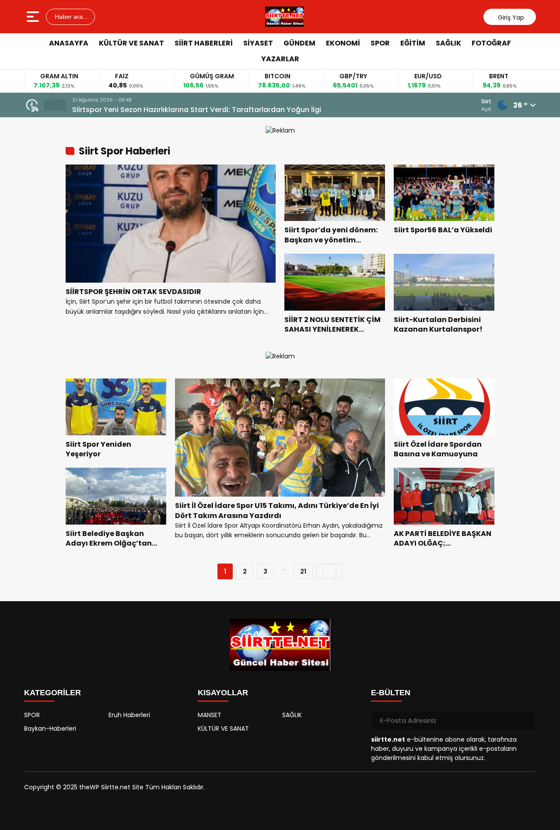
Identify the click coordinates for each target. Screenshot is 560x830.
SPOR (380, 43)
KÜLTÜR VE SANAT (131, 43)
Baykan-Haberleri (50, 728)
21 (303, 571)
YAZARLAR (280, 59)
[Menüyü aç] (34, 16)
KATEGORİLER (52, 692)
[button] (49, 105)
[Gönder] (526, 721)
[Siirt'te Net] (284, 17)
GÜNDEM (299, 43)
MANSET (209, 715)
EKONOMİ (343, 43)
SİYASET (258, 43)
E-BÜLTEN (390, 692)
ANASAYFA (68, 43)
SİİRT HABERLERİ (204, 43)
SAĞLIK (448, 43)
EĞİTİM (412, 43)
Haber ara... (70, 16)
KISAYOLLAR (223, 692)
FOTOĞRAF (491, 43)
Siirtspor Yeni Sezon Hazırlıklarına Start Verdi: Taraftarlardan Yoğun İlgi (196, 110)
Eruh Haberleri (129, 715)
